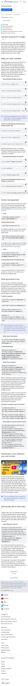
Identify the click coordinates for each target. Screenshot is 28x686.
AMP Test (3, 652)
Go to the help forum (5, 616)
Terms (2, 679)
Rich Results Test (5, 647)
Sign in (24, 1)
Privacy (7, 679)
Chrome (3, 664)
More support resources (6, 623)
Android (3, 661)
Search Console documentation (8, 636)
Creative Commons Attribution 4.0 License (17, 583)
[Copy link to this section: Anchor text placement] (20, 200)
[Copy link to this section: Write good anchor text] (20, 279)
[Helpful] (10, 17)
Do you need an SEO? (6, 630)
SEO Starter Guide (5, 632)
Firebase (3, 666)
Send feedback (6, 20)
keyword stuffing (21, 381)
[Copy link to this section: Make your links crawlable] (22, 59)
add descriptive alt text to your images (10, 246)
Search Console (7, 9)
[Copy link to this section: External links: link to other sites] (2, 509)
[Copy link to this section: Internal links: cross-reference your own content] (16, 456)
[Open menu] (2, 1)
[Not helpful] (12, 17)
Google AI (3, 671)
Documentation (6, 6)
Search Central (16, 2)
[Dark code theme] (26, 82)
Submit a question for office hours (9, 619)
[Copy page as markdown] (3, 39)
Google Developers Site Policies (15, 586)
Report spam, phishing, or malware (9, 621)
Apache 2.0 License (22, 585)
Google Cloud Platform (6, 668)
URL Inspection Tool (10, 272)
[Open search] (21, 2)
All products (4, 673)
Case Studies (4, 639)
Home (2, 14)
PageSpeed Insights (5, 650)
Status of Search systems (7, 634)
